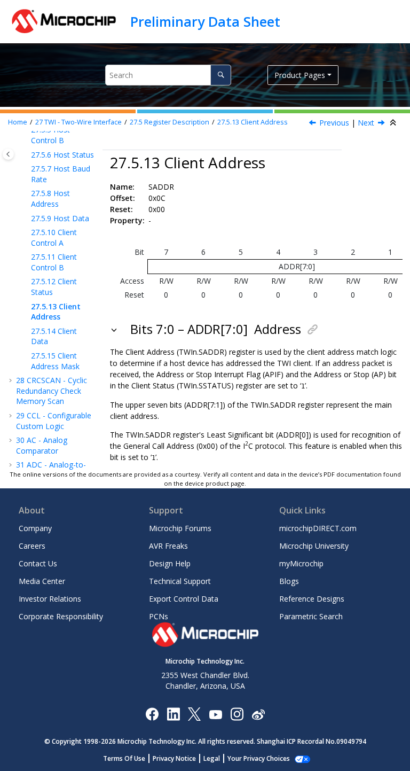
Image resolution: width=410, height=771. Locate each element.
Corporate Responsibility (61, 616)
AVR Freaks (168, 546)
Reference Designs (311, 599)
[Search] (220, 75)
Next (366, 123)
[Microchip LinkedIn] (173, 713)
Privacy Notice (174, 758)
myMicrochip (301, 563)
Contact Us (38, 563)
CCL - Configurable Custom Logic (53, 420)
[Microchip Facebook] (152, 713)
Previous (334, 123)
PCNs (158, 616)
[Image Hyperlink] (215, 713)
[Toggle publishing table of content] (8, 154)
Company (35, 528)
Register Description (169, 122)
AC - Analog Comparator (41, 445)
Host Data (60, 218)
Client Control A (54, 237)
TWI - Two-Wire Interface (78, 122)
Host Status (62, 155)
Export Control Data (183, 599)
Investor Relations (50, 599)
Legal (211, 758)
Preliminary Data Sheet (205, 21)
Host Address (50, 198)
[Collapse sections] (394, 123)
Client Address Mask (55, 361)
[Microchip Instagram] (236, 713)
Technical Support (180, 581)
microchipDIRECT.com (318, 528)
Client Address (252, 122)
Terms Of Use (124, 758)
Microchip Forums (180, 528)
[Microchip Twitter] (194, 713)
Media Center (42, 581)
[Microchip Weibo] (258, 713)
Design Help (170, 563)
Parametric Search (311, 616)
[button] (26, 155)
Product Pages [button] (299, 75)
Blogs (289, 581)
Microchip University (314, 546)
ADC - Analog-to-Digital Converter (51, 470)
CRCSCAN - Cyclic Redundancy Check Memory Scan (51, 390)
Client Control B (54, 262)
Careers (32, 546)
